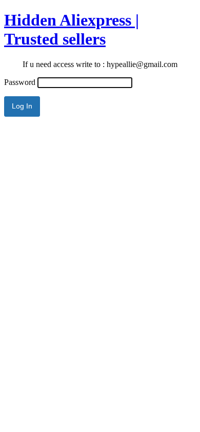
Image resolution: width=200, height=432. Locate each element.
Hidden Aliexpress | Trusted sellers (71, 29)
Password (19, 82)
